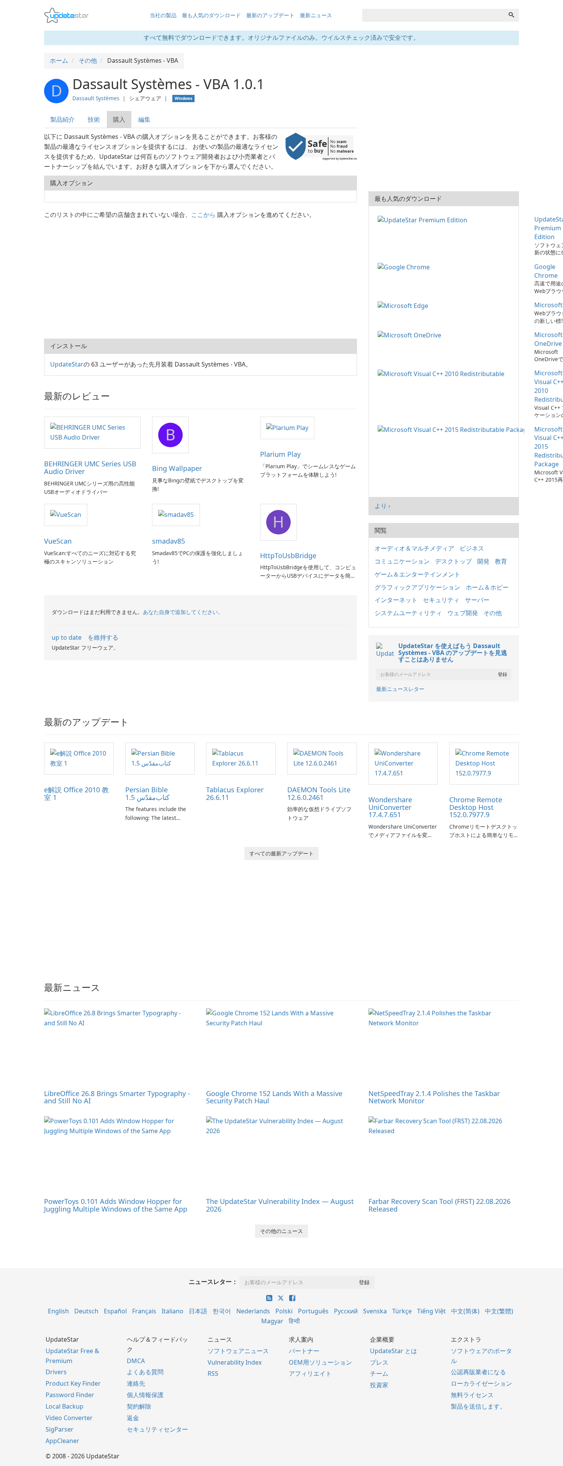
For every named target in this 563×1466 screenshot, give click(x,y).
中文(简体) (465, 1311)
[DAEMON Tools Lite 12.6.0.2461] (322, 758)
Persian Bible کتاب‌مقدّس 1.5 (147, 793)
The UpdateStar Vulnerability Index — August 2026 (280, 1205)
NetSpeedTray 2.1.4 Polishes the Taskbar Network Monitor (434, 1097)
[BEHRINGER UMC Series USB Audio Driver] (92, 432)
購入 (119, 119)
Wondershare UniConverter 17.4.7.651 (390, 807)
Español (115, 1311)
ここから (203, 214)
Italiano (172, 1311)
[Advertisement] (200, 277)
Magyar (272, 1321)
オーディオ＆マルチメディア (414, 548)
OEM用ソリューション (320, 1362)
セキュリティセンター (157, 1429)
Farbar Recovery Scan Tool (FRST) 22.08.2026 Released (439, 1205)
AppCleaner (62, 1441)
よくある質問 (145, 1372)
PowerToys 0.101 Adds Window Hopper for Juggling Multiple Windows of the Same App (115, 1205)
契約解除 (139, 1406)
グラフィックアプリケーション (417, 587)
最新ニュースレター (400, 688)
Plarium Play (280, 454)
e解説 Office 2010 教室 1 (76, 793)
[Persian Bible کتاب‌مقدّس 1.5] (160, 758)
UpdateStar (66, 364)
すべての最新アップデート (281, 853)
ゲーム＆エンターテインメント (417, 574)
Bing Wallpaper (177, 468)
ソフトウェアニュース (238, 1351)
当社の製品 (163, 15)
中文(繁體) (499, 1311)
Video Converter (69, 1418)
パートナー (304, 1351)
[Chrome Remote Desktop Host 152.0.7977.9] (484, 763)
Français (144, 1311)
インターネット (396, 600)
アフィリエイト (310, 1373)
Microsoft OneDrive (548, 339)
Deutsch (86, 1311)
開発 (483, 561)
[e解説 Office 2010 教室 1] (79, 758)
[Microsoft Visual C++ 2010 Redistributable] (442, 373)
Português (313, 1311)
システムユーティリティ (408, 613)
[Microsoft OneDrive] (411, 335)
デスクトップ (453, 561)
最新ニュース (316, 15)
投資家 (379, 1385)
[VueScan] (65, 514)
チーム (379, 1373)
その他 (492, 613)
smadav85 (168, 541)
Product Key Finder (73, 1383)
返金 (133, 1418)
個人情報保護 (145, 1395)
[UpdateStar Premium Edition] (424, 219)
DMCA (136, 1361)
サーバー (477, 600)
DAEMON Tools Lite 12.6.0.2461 (318, 793)
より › (382, 506)
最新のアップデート (270, 15)
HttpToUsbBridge (288, 555)
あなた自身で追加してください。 (183, 612)
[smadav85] (176, 514)
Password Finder (70, 1395)
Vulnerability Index (235, 1362)
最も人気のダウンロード (211, 15)
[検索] (511, 15)
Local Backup (64, 1406)
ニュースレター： (213, 1281)
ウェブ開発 (462, 613)
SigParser (60, 1429)
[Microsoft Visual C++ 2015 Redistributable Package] (452, 429)
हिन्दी (294, 1321)
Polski (284, 1311)
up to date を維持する (85, 637)
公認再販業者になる (478, 1372)
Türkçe (402, 1311)
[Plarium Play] (287, 427)
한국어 (222, 1311)
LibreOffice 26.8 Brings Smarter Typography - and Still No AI (117, 1097)
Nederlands (253, 1311)
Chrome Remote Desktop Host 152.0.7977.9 (475, 807)
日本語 (198, 1311)
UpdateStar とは (393, 1351)
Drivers (56, 1372)
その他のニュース (281, 1231)
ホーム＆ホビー (487, 587)
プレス (379, 1362)
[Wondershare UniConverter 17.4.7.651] (403, 763)
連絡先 (136, 1383)
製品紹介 (62, 119)
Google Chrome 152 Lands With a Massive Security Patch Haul (274, 1097)
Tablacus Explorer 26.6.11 (234, 793)
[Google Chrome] (405, 266)
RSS (213, 1373)
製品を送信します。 (478, 1406)
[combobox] (433, 15)
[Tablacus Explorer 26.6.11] (241, 758)
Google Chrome (546, 271)
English (58, 1311)
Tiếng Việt (431, 1311)
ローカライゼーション (481, 1383)
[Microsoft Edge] (404, 305)
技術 (94, 119)
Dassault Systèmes (95, 98)
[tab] (63, 119)
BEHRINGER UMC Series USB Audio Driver (90, 467)
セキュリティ (441, 600)
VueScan (58, 541)
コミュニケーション (402, 561)
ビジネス (472, 548)
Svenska (375, 1311)
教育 (501, 561)
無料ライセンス (472, 1395)
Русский (346, 1311)
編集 (144, 119)
